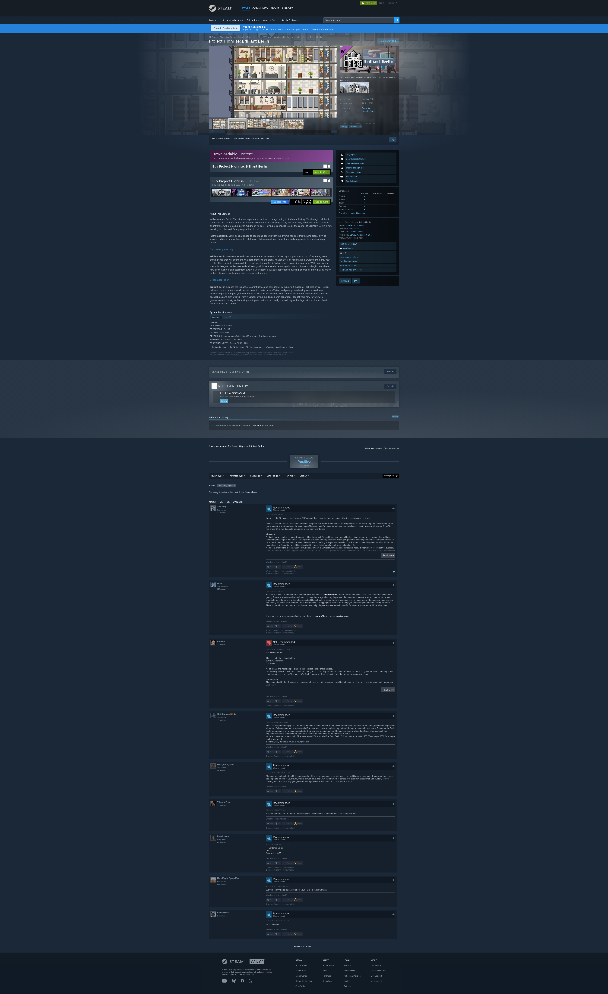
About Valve (328, 965)
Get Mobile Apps (378, 970)
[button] (214, 20)
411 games (221, 840)
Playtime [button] (289, 475)
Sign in (215, 138)
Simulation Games (228, 37)
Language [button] (255, 475)
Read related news (348, 261)
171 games (221, 717)
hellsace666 (223, 912)
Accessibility (349, 970)
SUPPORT (287, 8)
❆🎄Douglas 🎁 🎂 (226, 714)
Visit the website (347, 244)
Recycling (327, 981)
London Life (331, 594)
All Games (213, 37)
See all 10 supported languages (352, 213)
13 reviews (221, 644)
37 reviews (221, 513)
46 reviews (221, 842)
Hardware (327, 976)
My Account (376, 981)
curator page (342, 616)
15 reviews (221, 805)
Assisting (221, 506)
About (274, 8)
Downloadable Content (283, 37)
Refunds (347, 986)
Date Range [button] (272, 475)
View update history (349, 257)
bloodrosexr (223, 836)
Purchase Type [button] (236, 475)
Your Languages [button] (225, 485)
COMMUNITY (260, 8)
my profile (320, 616)
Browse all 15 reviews (303, 946)
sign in (381, 3)
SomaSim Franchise (247, 37)
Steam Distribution (303, 981)
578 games (221, 510)
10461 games (222, 586)
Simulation (354, 127)
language (391, 3)
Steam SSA (300, 970)
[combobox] (358, 20)
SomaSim (366, 108)
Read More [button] (388, 555)
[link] (301, 201)
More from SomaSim (233, 386)
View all (395, 416)
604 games (221, 881)
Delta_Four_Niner (225, 764)
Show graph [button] (389, 476)
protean (221, 641)
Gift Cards (300, 986)
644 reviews (222, 884)
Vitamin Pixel (223, 802)
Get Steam (376, 965)
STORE (246, 8)
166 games (221, 768)
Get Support (376, 976)
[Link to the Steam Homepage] (220, 10)
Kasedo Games (369, 111)
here (259, 425)
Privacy (347, 965)
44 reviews (221, 720)
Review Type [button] (216, 475)
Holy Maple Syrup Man (228, 878)
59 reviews (221, 770)
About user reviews (373, 448)
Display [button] (303, 475)
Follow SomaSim (232, 393)
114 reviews (221, 589)
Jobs (325, 970)
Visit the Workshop (348, 265)
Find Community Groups (351, 270)
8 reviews (221, 916)
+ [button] (360, 127)
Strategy (344, 127)
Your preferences (391, 448)
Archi (219, 583)
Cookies (347, 981)
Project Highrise (264, 37)
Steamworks (301, 976)
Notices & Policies (352, 976)
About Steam (301, 965)
